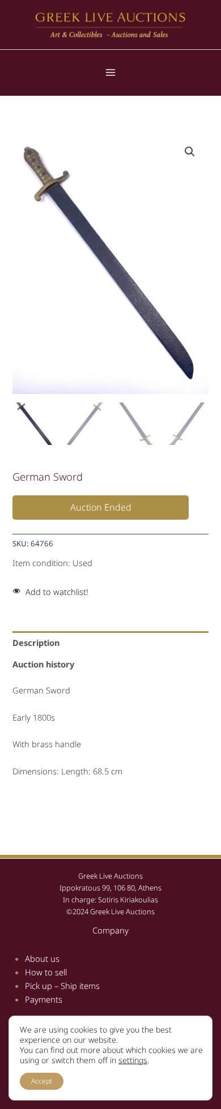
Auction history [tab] (43, 664)
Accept (41, 1081)
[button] (190, 152)
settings (132, 1060)
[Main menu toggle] (110, 72)
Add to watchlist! (57, 591)
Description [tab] (36, 642)
